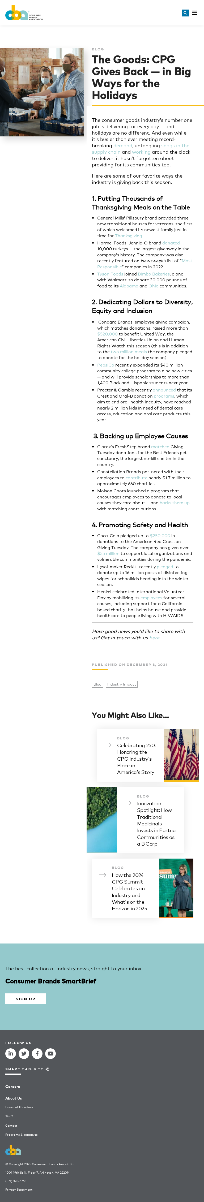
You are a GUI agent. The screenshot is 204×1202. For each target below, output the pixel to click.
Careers (12, 1086)
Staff (9, 1116)
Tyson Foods (110, 273)
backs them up (175, 502)
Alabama (129, 285)
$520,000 (107, 333)
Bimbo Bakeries (154, 273)
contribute (136, 477)
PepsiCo (105, 364)
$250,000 (160, 535)
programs (164, 396)
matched (160, 446)
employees (151, 597)
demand (122, 145)
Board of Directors (19, 1107)
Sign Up (25, 998)
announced (164, 389)
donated (171, 242)
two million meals (129, 351)
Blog (97, 684)
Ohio (153, 285)
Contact (11, 1125)
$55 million (108, 553)
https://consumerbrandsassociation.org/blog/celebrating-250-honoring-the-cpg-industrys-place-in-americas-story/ (148, 755)
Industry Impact (121, 684)
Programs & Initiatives (21, 1134)
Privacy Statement (18, 1189)
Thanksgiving (128, 235)
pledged (165, 566)
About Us (13, 1097)
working (141, 151)
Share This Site (24, 1069)
